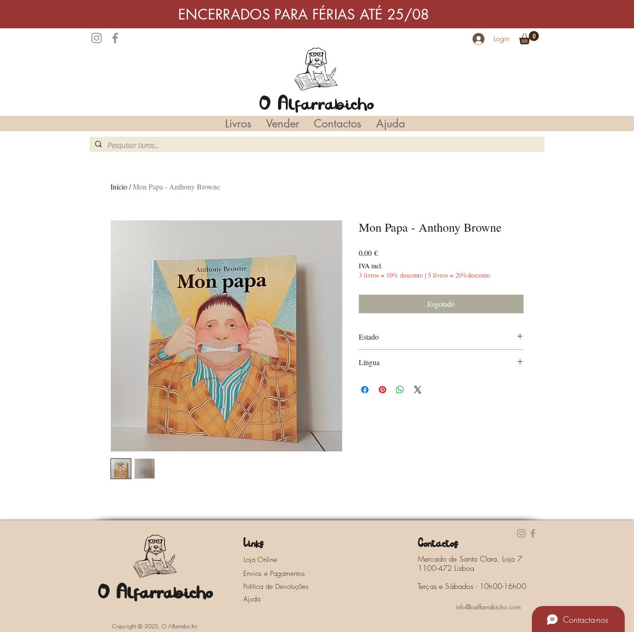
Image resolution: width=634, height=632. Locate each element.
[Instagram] (97, 38)
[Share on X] (417, 389)
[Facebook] (115, 38)
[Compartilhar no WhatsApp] (400, 389)
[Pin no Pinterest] (382, 389)
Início (118, 186)
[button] (529, 37)
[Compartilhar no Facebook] (364, 389)
